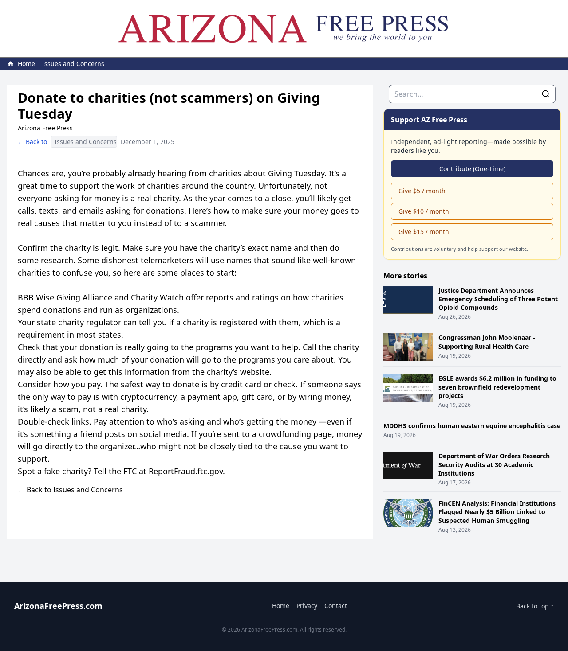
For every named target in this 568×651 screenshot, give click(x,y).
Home (280, 605)
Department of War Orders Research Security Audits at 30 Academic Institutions (494, 464)
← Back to (32, 141)
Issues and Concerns (73, 63)
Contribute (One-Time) (472, 168)
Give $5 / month (422, 191)
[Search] (546, 94)
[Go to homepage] (284, 28)
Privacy (306, 605)
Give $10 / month (423, 211)
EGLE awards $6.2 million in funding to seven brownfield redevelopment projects (497, 387)
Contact (335, 605)
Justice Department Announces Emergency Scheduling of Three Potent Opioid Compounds (498, 299)
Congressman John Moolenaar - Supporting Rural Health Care (486, 341)
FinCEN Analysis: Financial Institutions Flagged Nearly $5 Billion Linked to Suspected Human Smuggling (497, 512)
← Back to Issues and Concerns (70, 490)
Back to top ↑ (535, 606)
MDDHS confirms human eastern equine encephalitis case (471, 425)
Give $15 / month (423, 231)
